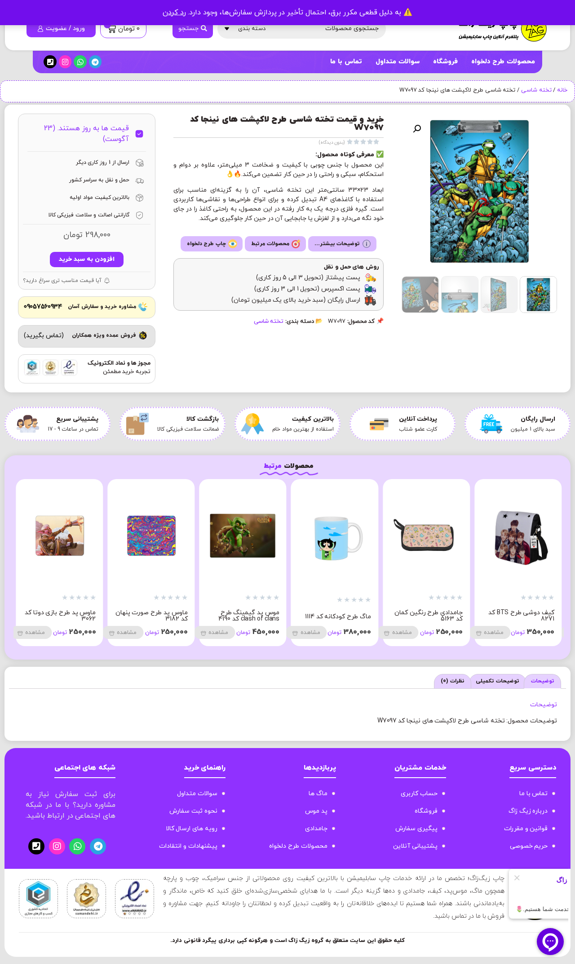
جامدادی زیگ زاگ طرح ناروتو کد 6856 (157, 615)
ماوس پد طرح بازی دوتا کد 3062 (243, 615)
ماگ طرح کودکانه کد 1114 (521, 616)
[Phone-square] (50, 61)
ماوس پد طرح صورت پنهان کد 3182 (335, 615)
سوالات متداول (398, 61)
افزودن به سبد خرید (86, 259)
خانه (562, 90)
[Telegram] (95, 61)
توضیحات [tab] (542, 681)
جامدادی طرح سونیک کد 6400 (63, 615)
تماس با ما (346, 61)
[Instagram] (65, 61)
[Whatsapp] (80, 61)
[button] (417, 129)
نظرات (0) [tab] (452, 681)
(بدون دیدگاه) (332, 142)
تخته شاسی (536, 90)
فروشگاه (445, 61)
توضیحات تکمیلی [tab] (497, 681)
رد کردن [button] (174, 13)
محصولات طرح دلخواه (503, 61)
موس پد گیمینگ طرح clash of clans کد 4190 (432, 615)
